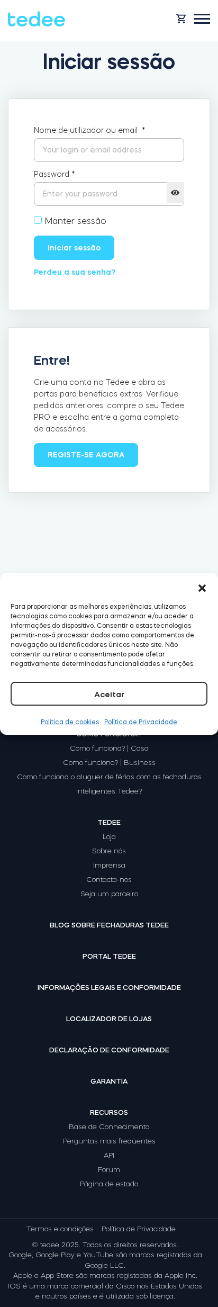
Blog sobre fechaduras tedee (109, 925)
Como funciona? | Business (109, 762)
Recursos (109, 1112)
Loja (109, 836)
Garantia (109, 1081)
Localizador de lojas (109, 1018)
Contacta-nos (109, 879)
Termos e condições (60, 1228)
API (109, 1155)
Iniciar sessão (74, 247)
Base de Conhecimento (109, 1126)
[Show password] (175, 192)
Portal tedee (109, 956)
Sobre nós (109, 851)
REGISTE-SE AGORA (86, 454)
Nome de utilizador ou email (90, 130)
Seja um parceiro (109, 893)
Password (54, 174)
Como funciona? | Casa (109, 748)
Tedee (109, 822)
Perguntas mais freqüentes (109, 1141)
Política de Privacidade (140, 722)
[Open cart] (181, 18)
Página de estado (109, 1183)
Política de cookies (70, 722)
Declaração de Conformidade (109, 1050)
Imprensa (109, 865)
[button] (202, 586)
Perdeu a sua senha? (74, 272)
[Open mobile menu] (202, 19)
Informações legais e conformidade (109, 987)
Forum (109, 1169)
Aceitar (109, 694)
